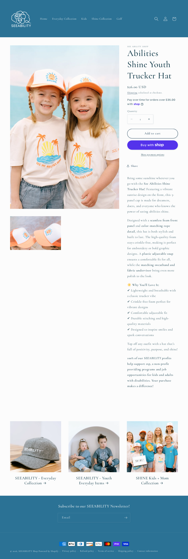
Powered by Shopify (48, 551)
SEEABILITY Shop (28, 551)
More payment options (152, 154)
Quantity (132, 111)
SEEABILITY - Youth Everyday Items (94, 481)
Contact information (147, 551)
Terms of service (106, 551)
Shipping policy (125, 551)
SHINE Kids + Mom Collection (152, 481)
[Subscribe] (125, 517)
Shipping (132, 92)
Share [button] (134, 166)
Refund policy (87, 551)
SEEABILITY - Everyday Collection (35, 481)
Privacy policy (69, 551)
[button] (156, 18)
